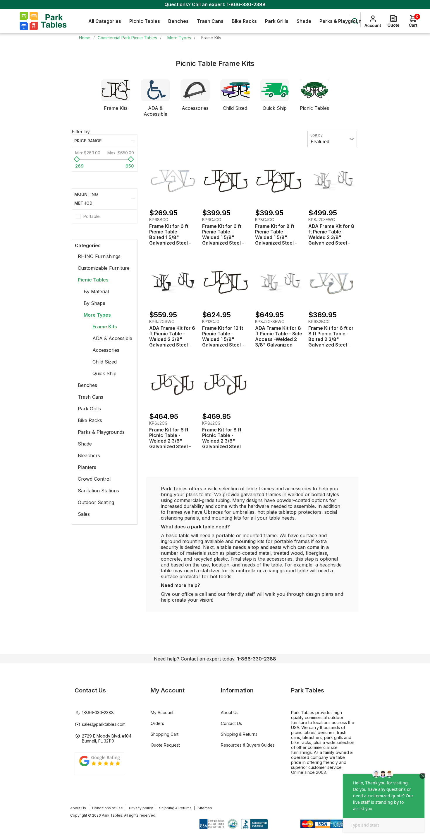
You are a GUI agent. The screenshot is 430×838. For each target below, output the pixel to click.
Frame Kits (116, 108)
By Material (96, 291)
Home (84, 37)
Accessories (195, 108)
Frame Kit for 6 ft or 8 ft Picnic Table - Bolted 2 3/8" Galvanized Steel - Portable (331, 339)
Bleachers (89, 455)
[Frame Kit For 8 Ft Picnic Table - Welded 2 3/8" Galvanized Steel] (225, 384)
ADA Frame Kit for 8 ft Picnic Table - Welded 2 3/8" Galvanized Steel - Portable (331, 237)
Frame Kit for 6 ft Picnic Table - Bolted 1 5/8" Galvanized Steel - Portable (170, 237)
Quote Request (165, 745)
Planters (87, 467)
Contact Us (231, 723)
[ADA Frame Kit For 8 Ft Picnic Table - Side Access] (278, 282)
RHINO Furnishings (99, 256)
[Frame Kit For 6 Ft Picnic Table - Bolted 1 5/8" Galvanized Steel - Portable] (172, 180)
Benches (87, 385)
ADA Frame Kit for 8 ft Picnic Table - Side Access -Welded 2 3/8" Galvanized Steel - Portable (278, 339)
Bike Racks (90, 420)
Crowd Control (94, 479)
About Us (229, 712)
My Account (162, 712)
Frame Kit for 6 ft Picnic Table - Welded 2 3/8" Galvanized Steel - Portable (170, 441)
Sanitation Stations (98, 491)
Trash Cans (90, 397)
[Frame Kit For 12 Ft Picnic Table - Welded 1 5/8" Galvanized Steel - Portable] (225, 282)
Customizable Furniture (104, 268)
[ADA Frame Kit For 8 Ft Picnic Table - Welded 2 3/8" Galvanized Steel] (331, 180)
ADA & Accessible (155, 111)
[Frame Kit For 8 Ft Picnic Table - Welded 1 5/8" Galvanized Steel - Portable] (278, 180)
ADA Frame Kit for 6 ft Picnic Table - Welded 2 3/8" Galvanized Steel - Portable (172, 339)
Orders (157, 723)
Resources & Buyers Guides (248, 745)
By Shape (94, 303)
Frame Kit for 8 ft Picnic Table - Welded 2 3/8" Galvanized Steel (221, 438)
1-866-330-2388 (246, 4)
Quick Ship (275, 108)
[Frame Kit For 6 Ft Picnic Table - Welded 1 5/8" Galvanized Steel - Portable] (225, 180)
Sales (84, 514)
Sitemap (205, 808)
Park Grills (89, 409)
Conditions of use (107, 808)
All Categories (104, 21)
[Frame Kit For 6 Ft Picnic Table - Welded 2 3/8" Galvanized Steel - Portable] (172, 384)
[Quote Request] (393, 21)
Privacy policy (141, 808)
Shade (85, 444)
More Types (97, 315)
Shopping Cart (164, 734)
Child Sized (235, 108)
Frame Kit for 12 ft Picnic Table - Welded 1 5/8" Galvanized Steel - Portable (223, 339)
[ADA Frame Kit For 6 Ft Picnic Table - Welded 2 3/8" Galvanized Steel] (172, 282)
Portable (91, 216)
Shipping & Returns (239, 734)
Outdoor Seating (96, 502)
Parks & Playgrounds (101, 432)
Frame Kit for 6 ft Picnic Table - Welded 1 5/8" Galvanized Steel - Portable (223, 237)
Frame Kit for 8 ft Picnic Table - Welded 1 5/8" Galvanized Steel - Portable (276, 237)
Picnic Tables (314, 108)
